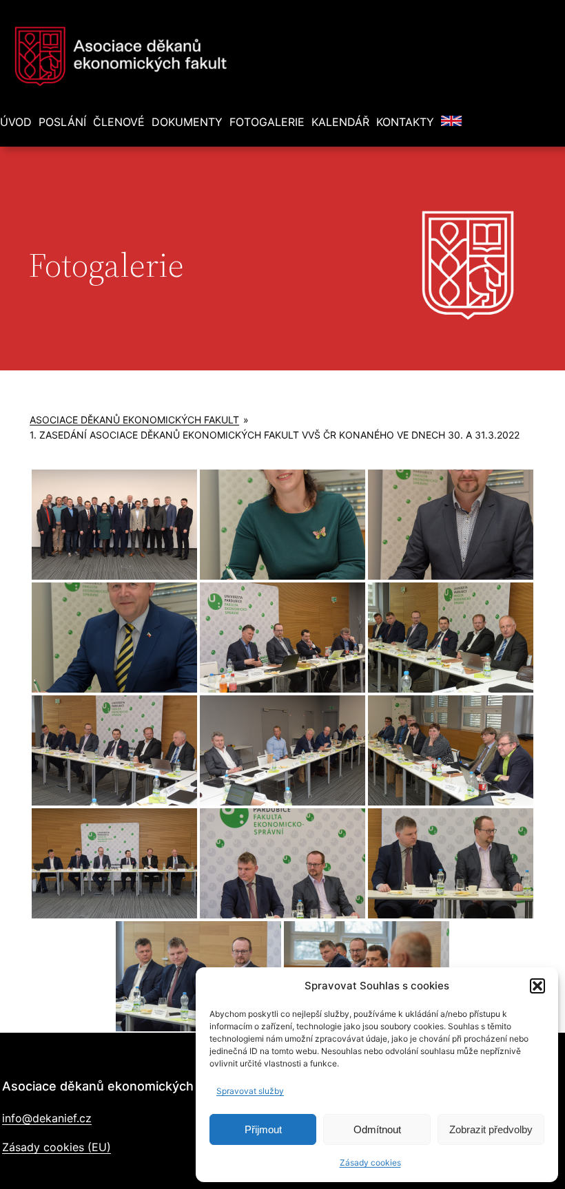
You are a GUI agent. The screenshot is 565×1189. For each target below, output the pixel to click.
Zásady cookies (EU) (56, 1147)
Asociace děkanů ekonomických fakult (134, 419)
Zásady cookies (370, 1162)
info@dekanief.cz (47, 1118)
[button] (537, 986)
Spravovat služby (250, 1091)
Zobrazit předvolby (491, 1129)
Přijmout (263, 1129)
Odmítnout (377, 1129)
